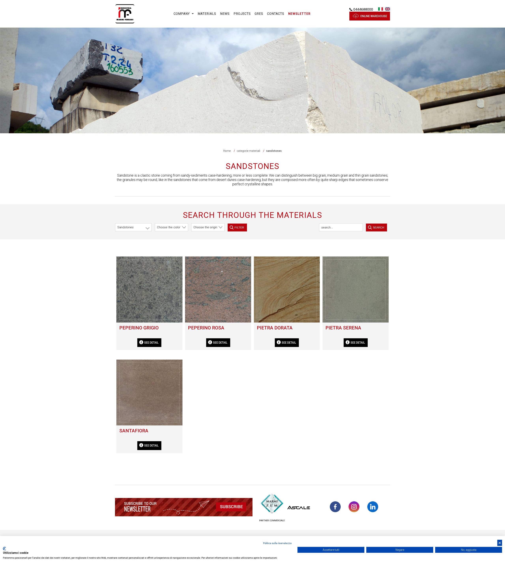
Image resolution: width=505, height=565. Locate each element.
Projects (242, 14)
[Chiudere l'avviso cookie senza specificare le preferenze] (499, 543)
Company (182, 14)
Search (378, 227)
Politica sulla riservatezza (277, 543)
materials (207, 14)
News (225, 14)
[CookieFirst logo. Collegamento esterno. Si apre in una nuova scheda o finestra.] (4, 548)
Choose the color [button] (168, 227)
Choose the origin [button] (205, 227)
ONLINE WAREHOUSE (373, 16)
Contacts (275, 14)
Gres (259, 14)
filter (239, 227)
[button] (299, 14)
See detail (151, 342)
